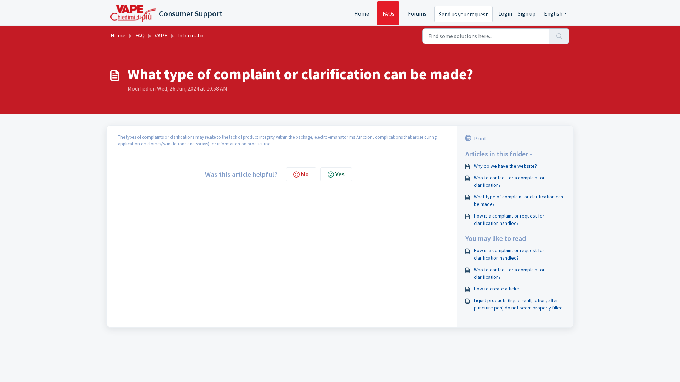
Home (361, 13)
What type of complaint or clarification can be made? (518, 200)
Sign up (527, 13)
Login (505, 13)
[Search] (559, 36)
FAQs (388, 13)
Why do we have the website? (505, 166)
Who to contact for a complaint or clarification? (509, 181)
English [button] (553, 13)
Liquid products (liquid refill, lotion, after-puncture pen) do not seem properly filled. (519, 304)
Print (480, 138)
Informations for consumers (211, 35)
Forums (417, 13)
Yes (340, 174)
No (305, 174)
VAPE (161, 35)
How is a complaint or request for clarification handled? (509, 219)
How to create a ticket (497, 288)
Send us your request (463, 14)
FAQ (140, 35)
